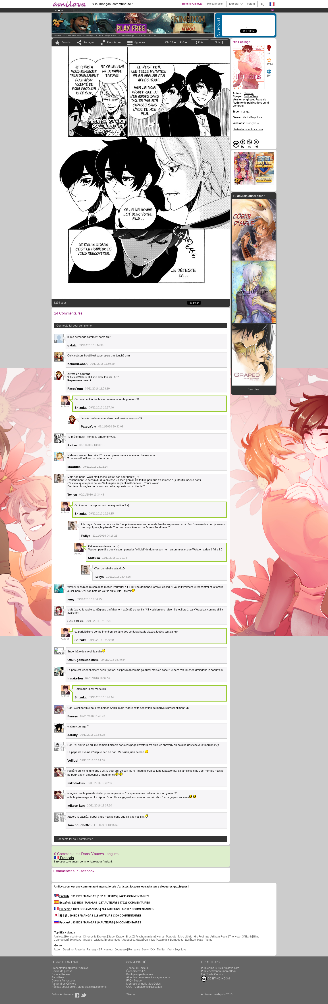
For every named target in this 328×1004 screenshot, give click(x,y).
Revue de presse (62, 971)
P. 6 (154, 35)
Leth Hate (197, 939)
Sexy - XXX (148, 949)
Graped (87, 939)
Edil (187, 939)
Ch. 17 (142, 35)
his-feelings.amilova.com (248, 129)
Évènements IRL (136, 971)
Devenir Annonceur (63, 980)
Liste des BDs (73, 35)
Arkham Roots (219, 936)
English (64, 896)
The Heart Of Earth (240, 936)
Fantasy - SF (94, 949)
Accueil (57, 35)
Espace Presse (61, 974)
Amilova (59, 936)
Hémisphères (73, 936)
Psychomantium (145, 936)
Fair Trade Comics (212, 974)
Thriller (161, 949)
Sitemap (131, 994)
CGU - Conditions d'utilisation (144, 986)
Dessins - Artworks (74, 949)
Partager (88, 42)
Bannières (58, 977)
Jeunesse (121, 949)
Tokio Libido (185, 936)
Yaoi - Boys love (107, 35)
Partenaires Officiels (64, 983)
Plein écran (114, 42)
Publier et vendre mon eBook (218, 971)
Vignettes (139, 42)
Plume (208, 939)
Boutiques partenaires (139, 974)
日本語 (63, 915)
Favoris (66, 42)
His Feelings (128, 35)
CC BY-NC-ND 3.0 (218, 978)
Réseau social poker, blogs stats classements (79, 986)
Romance (134, 949)
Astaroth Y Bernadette (170, 939)
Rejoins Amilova (192, 3)
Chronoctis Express (95, 936)
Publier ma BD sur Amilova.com (220, 968)
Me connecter (215, 3)
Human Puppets (166, 936)
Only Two (150, 939)
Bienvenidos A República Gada (124, 939)
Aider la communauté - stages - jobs (148, 977)
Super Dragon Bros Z (121, 936)
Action (57, 949)
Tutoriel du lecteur (137, 968)
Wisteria (99, 939)
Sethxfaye (75, 939)
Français (66, 858)
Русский (64, 922)
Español (64, 902)
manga (89, 35)
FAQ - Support (134, 980)
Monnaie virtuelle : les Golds (143, 983)
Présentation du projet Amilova (70, 968)
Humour (108, 949)
